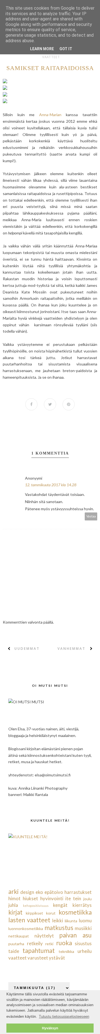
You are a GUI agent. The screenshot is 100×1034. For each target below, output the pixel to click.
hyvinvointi (51, 898)
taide (13, 951)
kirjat (15, 912)
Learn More (42, 49)
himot (14, 898)
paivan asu (75, 935)
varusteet (38, 958)
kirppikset (34, 913)
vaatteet (51, 57)
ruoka (64, 943)
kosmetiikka (75, 912)
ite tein (73, 898)
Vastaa (91, 516)
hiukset (30, 898)
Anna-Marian (50, 114)
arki (13, 891)
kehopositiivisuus (36, 905)
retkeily (35, 943)
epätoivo (53, 892)
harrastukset (78, 892)
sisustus (83, 943)
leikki (57, 920)
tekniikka (66, 951)
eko (39, 892)
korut (51, 913)
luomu (85, 920)
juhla (13, 905)
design (27, 892)
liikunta (71, 920)
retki (49, 943)
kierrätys (82, 905)
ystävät (57, 958)
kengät (60, 905)
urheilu (85, 951)
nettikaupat (18, 936)
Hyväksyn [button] (50, 1028)
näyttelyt (44, 936)
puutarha (16, 943)
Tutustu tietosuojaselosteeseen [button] (64, 1016)
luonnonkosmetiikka (25, 928)
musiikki (83, 928)
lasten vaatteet (29, 920)
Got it (65, 49)
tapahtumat (38, 950)
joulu (87, 898)
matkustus (58, 927)
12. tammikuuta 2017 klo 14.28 (50, 484)
